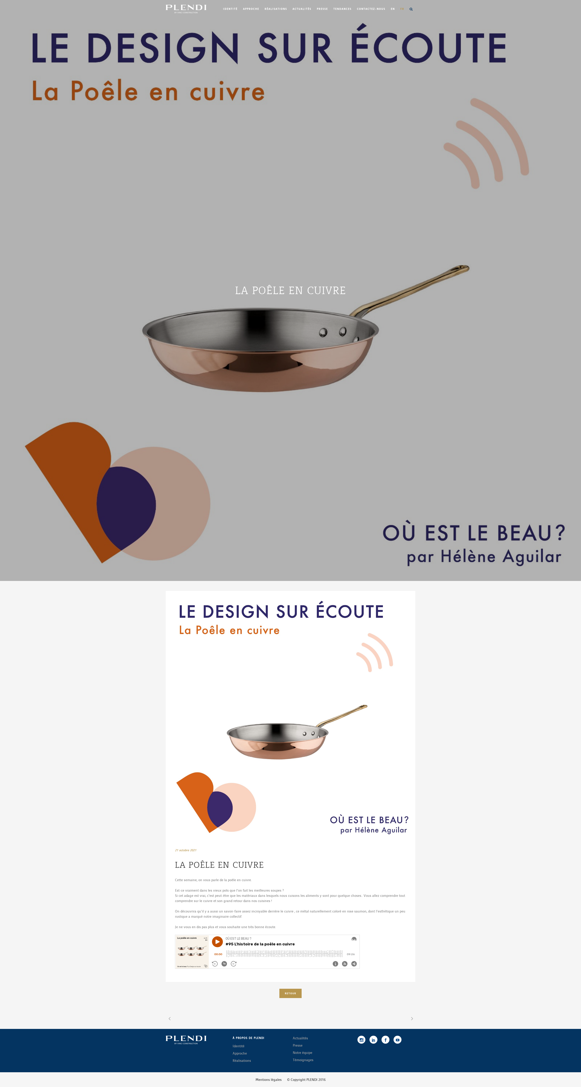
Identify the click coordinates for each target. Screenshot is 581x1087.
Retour (290, 993)
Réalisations (242, 1061)
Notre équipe (302, 1053)
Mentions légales (269, 1080)
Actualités (300, 1038)
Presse (298, 1045)
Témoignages (303, 1060)
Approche (240, 1053)
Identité (238, 1046)
